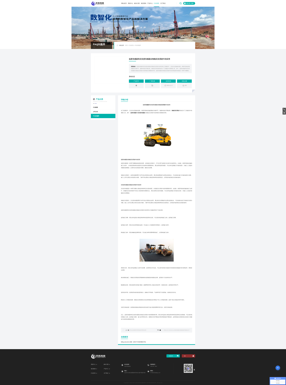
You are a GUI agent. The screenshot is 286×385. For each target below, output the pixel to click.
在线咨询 (171, 356)
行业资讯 (156, 3)
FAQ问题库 (138, 45)
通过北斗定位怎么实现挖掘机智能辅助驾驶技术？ (177, 330)
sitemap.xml (159, 382)
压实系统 (163, 104)
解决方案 (137, 3)
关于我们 (163, 3)
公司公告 (95, 111)
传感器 (147, 104)
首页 (126, 45)
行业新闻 (95, 107)
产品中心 (150, 3)
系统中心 (130, 3)
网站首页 (124, 3)
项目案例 (143, 3)
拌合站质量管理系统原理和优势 (138, 330)
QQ (185, 356)
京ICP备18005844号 (151, 382)
